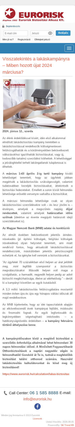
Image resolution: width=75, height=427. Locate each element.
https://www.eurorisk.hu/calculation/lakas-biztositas (35, 374)
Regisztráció (24, 39)
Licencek (37, 418)
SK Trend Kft (67, 425)
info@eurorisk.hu (37, 399)
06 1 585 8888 (45, 392)
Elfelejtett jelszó (42, 39)
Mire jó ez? (8, 39)
